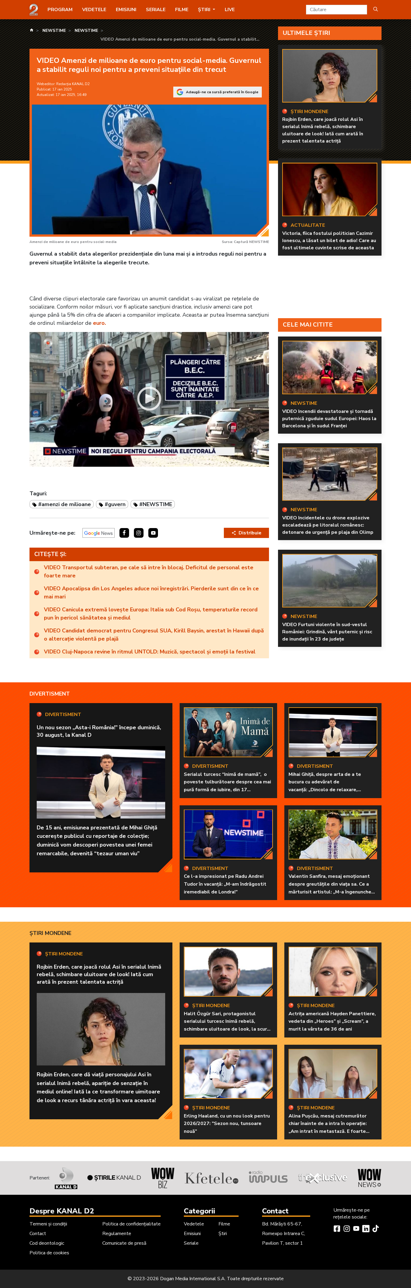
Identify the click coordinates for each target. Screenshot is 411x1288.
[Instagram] (346, 1229)
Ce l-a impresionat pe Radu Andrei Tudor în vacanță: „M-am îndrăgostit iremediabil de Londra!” (225, 884)
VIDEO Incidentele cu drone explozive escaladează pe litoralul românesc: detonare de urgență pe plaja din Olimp (327, 525)
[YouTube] (356, 1229)
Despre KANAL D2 (61, 1211)
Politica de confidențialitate (131, 1224)
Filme (181, 9)
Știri (222, 1233)
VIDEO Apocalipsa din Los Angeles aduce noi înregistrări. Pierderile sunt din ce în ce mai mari (151, 592)
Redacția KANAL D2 (73, 83)
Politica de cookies (49, 1253)
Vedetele (94, 9)
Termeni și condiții (48, 1224)
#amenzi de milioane (64, 504)
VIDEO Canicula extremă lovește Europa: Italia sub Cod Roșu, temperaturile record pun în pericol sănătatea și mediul (151, 613)
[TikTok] (375, 1229)
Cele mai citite (308, 325)
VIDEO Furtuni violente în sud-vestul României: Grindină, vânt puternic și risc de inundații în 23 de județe (327, 631)
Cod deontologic (46, 1243)
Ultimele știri (306, 33)
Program (60, 9)
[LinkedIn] (365, 1229)
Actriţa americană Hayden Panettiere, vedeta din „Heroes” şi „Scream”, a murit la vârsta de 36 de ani (332, 1021)
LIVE (230, 9)
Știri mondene (50, 933)
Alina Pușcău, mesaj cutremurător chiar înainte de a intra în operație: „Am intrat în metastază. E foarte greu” (328, 1127)
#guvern (115, 504)
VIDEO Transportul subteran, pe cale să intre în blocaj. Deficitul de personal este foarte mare (148, 571)
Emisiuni (126, 9)
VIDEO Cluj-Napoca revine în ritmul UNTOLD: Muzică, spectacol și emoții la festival (149, 651)
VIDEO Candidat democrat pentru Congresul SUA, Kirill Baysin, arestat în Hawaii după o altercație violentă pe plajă (154, 634)
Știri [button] (205, 9)
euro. (99, 323)
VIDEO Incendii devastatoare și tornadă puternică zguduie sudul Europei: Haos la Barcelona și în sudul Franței (329, 418)
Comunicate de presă (124, 1243)
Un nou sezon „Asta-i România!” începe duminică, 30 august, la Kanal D (99, 731)
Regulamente (116, 1233)
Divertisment (49, 693)
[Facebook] (337, 1229)
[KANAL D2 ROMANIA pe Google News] (98, 533)
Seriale (155, 9)
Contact (37, 1233)
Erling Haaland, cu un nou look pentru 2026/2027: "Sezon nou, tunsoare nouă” (227, 1124)
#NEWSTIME (155, 504)
